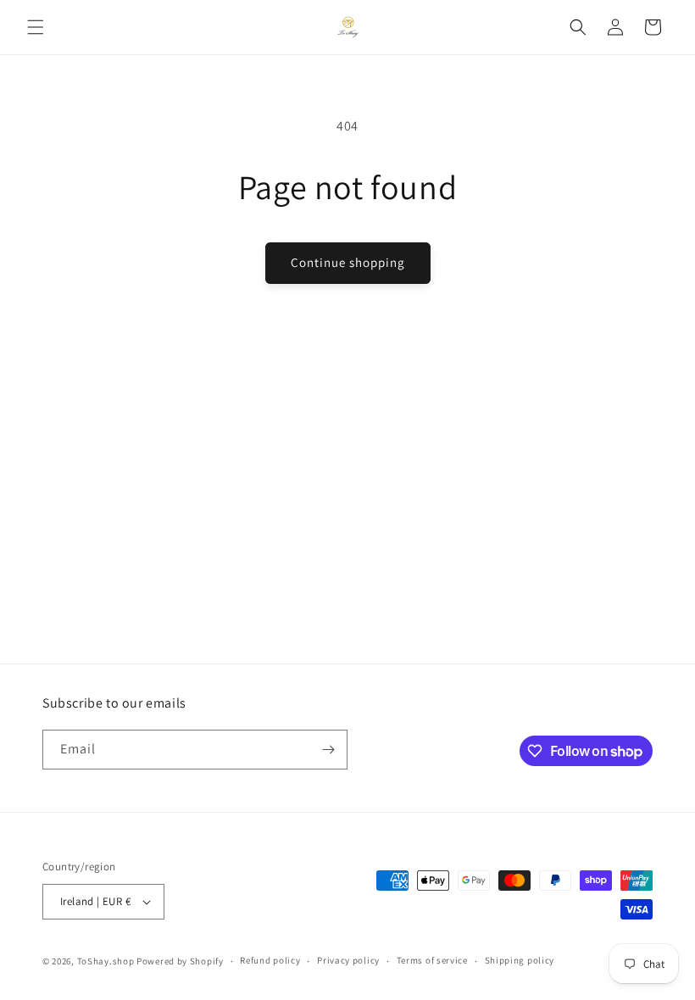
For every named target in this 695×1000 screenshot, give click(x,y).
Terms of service (432, 960)
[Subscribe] (328, 749)
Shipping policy (520, 960)
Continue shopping (348, 262)
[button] (35, 27)
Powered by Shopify (180, 961)
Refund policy (270, 960)
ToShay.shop (106, 961)
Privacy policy (348, 960)
